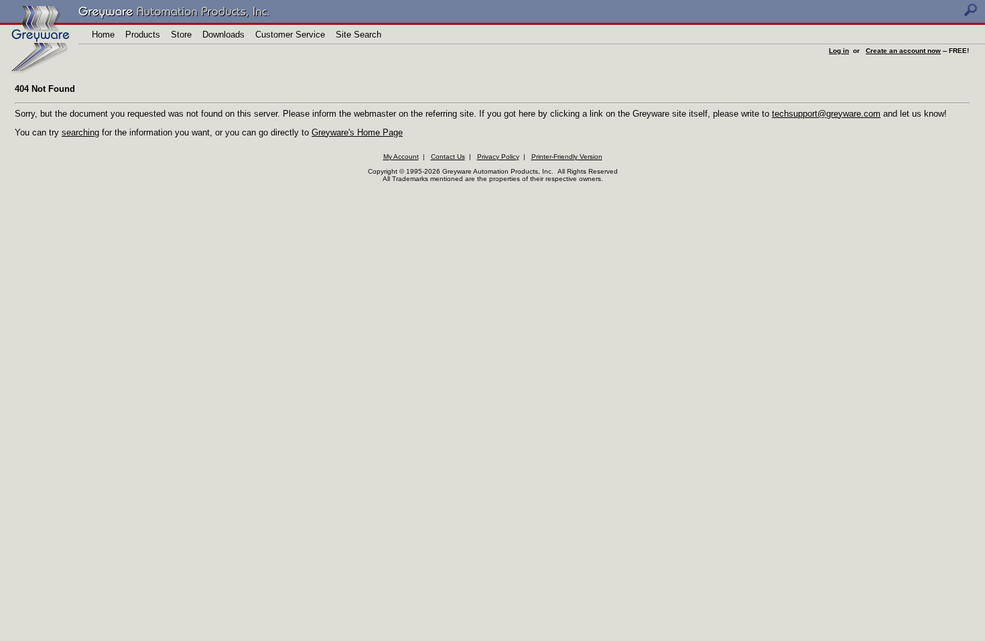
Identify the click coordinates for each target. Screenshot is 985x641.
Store (181, 35)
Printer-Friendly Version (566, 156)
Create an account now (903, 50)
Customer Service (290, 35)
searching (80, 132)
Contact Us (448, 156)
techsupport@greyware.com (826, 114)
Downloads (223, 35)
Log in (839, 50)
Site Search (358, 35)
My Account (401, 156)
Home (103, 35)
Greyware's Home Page (357, 132)
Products (142, 35)
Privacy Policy (498, 156)
